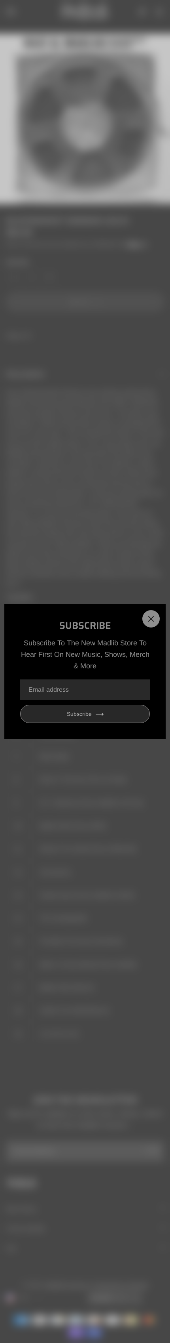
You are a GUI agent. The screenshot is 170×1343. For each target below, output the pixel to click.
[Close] (151, 619)
